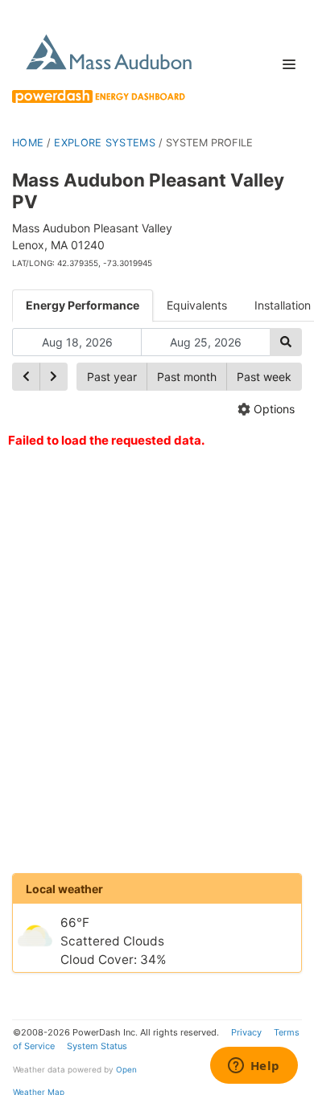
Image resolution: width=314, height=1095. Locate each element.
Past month (187, 376)
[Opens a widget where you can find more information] (253, 1067)
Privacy (246, 1032)
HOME (27, 143)
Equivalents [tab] (197, 305)
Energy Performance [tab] (82, 305)
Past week (264, 376)
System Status (97, 1046)
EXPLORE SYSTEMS (104, 143)
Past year (112, 376)
